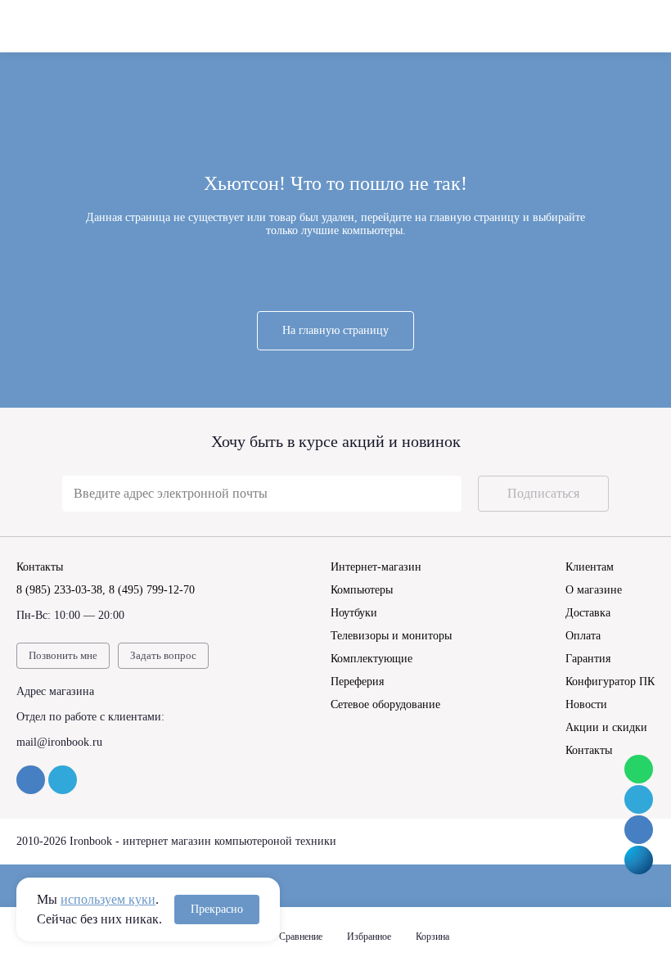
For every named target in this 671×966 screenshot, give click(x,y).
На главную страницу (335, 330)
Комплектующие (371, 658)
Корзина (432, 936)
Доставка (587, 613)
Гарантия (587, 658)
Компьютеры (362, 590)
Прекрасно (217, 909)
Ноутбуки (354, 613)
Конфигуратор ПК (610, 681)
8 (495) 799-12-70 (152, 590)
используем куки (108, 899)
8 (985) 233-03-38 (59, 590)
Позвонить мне (63, 655)
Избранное (369, 936)
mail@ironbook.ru (59, 742)
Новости (586, 704)
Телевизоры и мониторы (391, 636)
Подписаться (543, 493)
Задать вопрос (163, 655)
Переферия (357, 681)
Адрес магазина (55, 691)
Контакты (588, 750)
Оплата (583, 636)
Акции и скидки (606, 727)
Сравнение (300, 936)
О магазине (593, 590)
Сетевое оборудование (385, 704)
